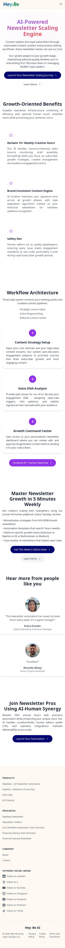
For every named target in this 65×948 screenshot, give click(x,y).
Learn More (30, 84)
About (5, 854)
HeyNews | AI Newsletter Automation (21, 783)
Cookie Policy (42, 935)
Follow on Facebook (16, 899)
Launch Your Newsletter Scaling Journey (30, 75)
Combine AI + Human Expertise (30, 462)
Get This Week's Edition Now (30, 549)
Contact (6, 860)
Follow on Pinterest (16, 905)
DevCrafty (7, 794)
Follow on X (12, 882)
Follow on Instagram (17, 893)
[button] (61, 4)
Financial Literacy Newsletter (17, 838)
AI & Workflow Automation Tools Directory (23, 827)
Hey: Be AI (32, 928)
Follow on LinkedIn (16, 876)
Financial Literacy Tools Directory (19, 833)
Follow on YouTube (16, 887)
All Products (8, 800)
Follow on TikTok (15, 910)
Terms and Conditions (54, 935)
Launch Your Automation (30, 738)
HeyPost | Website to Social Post (18, 789)
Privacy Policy (32, 935)
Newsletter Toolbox (12, 822)
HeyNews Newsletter (12, 816)
